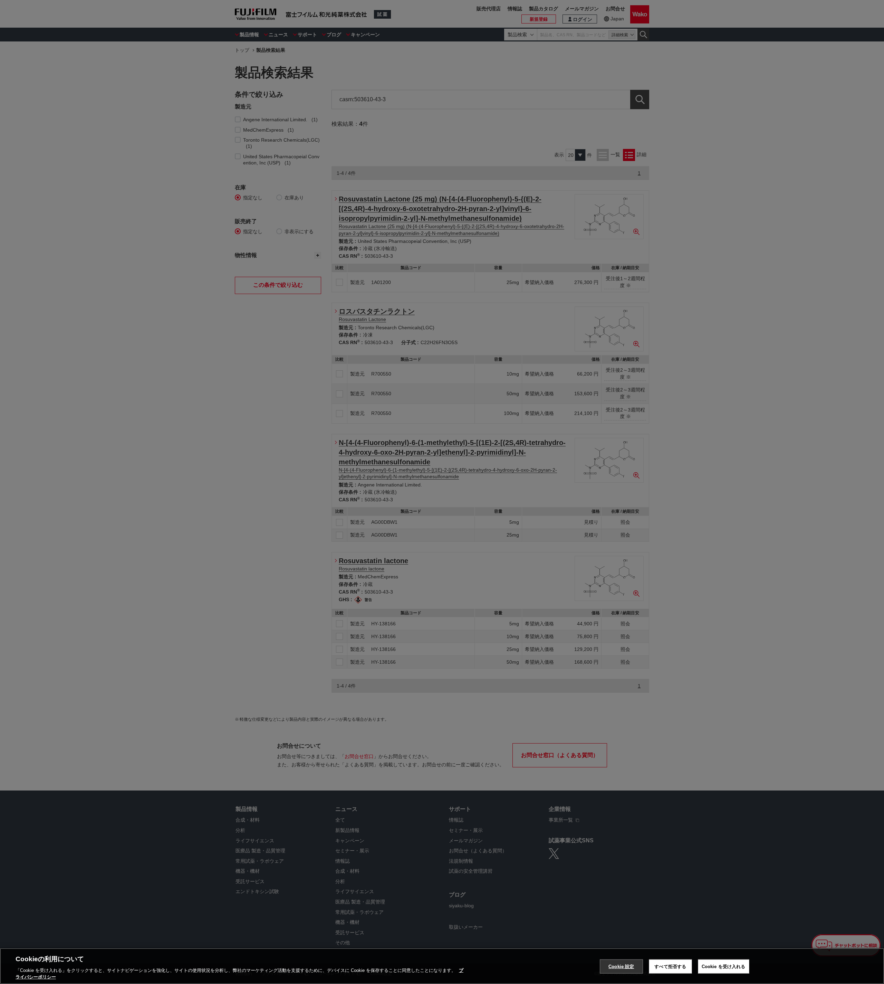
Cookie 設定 (621, 966)
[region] (442, 966)
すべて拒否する (670, 966)
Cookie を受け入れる (724, 966)
